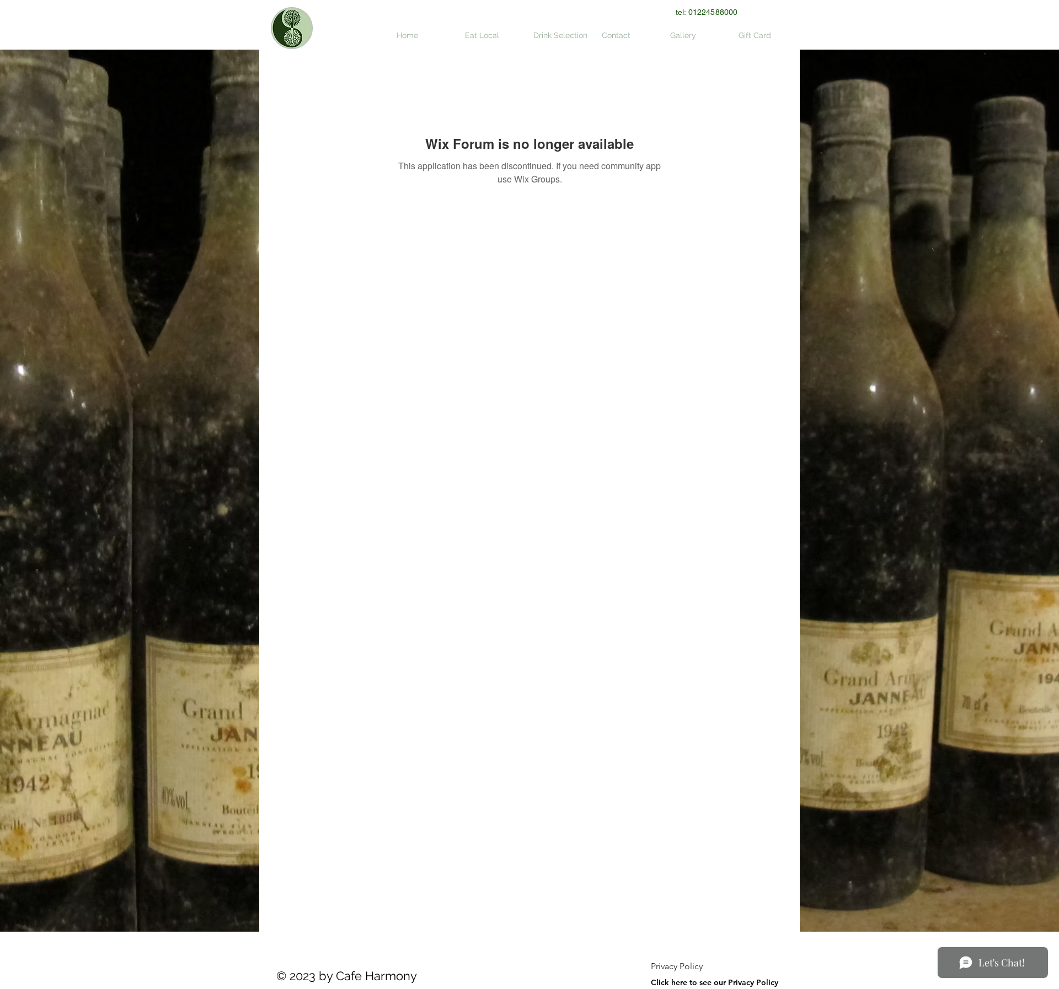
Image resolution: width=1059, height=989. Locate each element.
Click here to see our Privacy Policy (714, 982)
